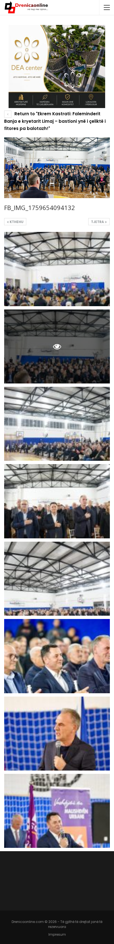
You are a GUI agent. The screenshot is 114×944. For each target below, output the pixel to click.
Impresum (57, 934)
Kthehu (16, 221)
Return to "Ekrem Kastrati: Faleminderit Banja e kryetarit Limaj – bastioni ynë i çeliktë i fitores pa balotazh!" (55, 121)
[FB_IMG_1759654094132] (57, 269)
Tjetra (98, 221)
